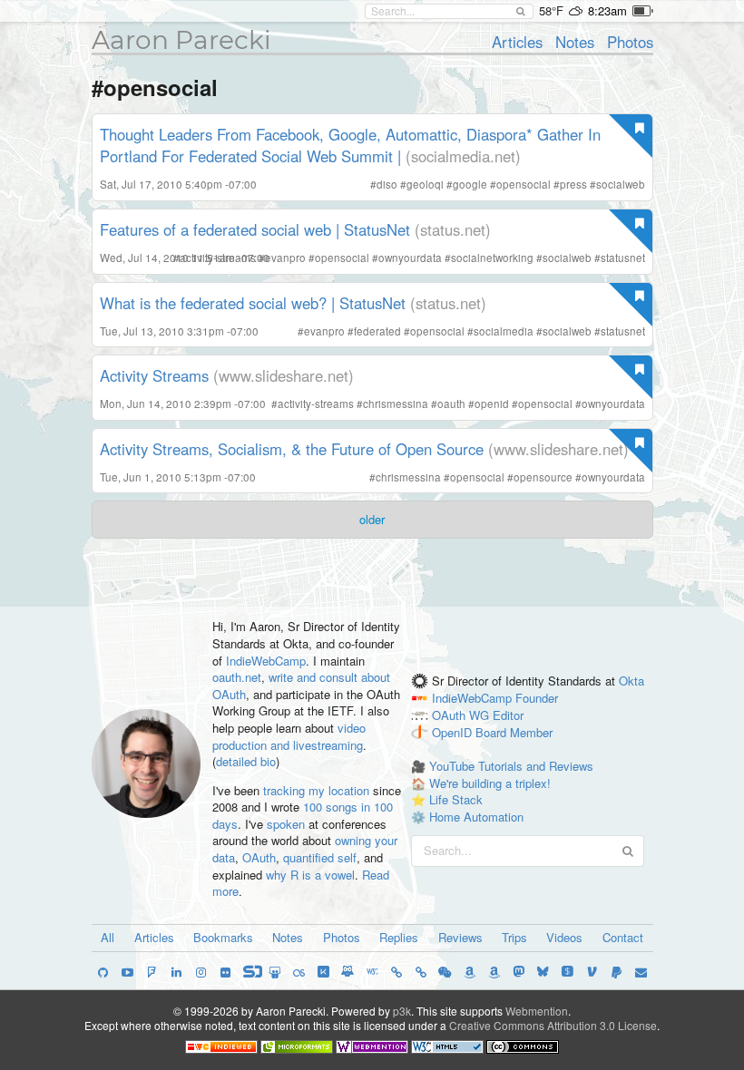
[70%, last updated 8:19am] (642, 10)
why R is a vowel (310, 874)
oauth (451, 403)
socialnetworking (492, 257)
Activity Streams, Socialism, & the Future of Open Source (292, 449)
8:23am (607, 10)
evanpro (285, 257)
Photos (630, 42)
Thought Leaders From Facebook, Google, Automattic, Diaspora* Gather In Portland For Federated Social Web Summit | (350, 145)
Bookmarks (223, 937)
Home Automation (476, 816)
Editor (508, 715)
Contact (622, 937)
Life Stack (456, 799)
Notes (574, 42)
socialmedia (504, 331)
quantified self (320, 857)
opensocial (523, 184)
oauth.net (236, 677)
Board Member (514, 732)
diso (387, 184)
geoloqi (425, 184)
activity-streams (218, 257)
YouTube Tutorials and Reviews (511, 765)
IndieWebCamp (266, 660)
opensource (543, 477)
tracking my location (316, 790)
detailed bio (246, 761)
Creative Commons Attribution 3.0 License (553, 1025)
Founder (536, 697)
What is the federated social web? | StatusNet (253, 303)
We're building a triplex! (490, 783)
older (372, 519)
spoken (286, 823)
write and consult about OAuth (301, 685)
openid (492, 403)
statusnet (623, 257)
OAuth (259, 857)
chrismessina (395, 403)
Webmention (536, 1010)
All (107, 937)
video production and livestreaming (289, 736)
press (573, 184)
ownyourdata (410, 257)
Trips (514, 937)
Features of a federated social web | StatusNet (255, 229)
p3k (402, 1010)
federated (377, 331)
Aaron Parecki (181, 39)
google (470, 184)
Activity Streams (154, 375)
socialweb (620, 184)
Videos (564, 937)
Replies (398, 937)
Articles (517, 42)
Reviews (460, 937)
